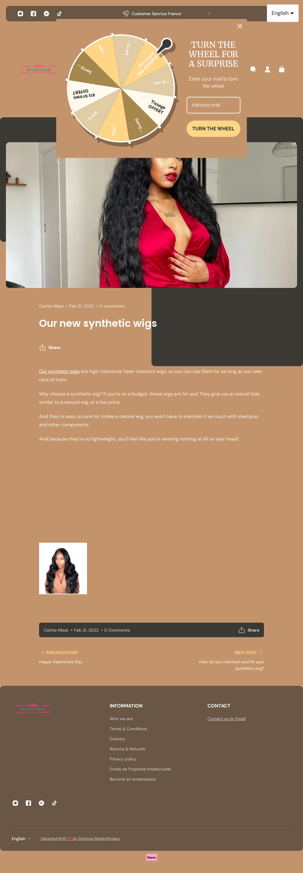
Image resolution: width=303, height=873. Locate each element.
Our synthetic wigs (59, 371)
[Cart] (282, 69)
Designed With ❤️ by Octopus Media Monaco (81, 838)
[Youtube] (46, 13)
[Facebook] (33, 13)
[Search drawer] (253, 69)
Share (54, 347)
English (18, 838)
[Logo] (38, 69)
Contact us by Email (226, 718)
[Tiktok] (59, 13)
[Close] (240, 26)
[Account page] (267, 69)
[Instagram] (20, 13)
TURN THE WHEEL (213, 129)
